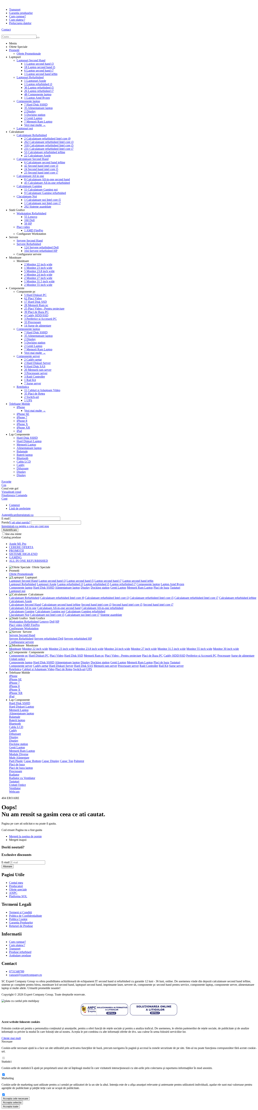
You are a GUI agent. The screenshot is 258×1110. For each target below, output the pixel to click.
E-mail (5, 518)
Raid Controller (34, 376)
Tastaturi (175, 587)
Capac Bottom (32, 761)
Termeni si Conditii (20, 912)
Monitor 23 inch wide (38, 267)
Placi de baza (161, 587)
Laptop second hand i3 (39, 63)
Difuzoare (23, 468)
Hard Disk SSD (35, 301)
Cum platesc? (17, 19)
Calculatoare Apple (37, 155)
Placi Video (33, 298)
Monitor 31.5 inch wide (39, 281)
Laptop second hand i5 (39, 67)
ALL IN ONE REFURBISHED (28, 560)
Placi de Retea (34, 393)
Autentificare (9, 514)
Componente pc (18, 655)
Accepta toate (10, 1106)
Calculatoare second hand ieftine (44, 162)
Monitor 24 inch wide (38, 274)
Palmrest (79, 761)
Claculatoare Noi (27, 196)
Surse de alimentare (37, 325)
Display (30, 111)
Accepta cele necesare (15, 1098)
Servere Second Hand (30, 240)
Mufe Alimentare (19, 757)
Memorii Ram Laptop (38, 121)
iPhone (21, 407)
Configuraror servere (21, 642)
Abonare (7, 866)
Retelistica (23, 386)
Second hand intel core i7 (41, 172)
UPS (28, 400)
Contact (6, 29)
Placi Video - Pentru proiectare (44, 308)
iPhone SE (23, 414)
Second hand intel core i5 (41, 169)
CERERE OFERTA (21, 547)
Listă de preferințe (20, 508)
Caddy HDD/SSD (36, 315)
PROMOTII (16, 550)
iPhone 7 (22, 417)
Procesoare (32, 322)
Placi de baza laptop (21, 767)
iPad (19, 431)
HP (28, 223)
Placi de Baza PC (36, 312)
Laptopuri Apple (35, 80)
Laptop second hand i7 (39, 70)
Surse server (32, 383)
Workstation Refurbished (31, 213)
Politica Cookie (18, 919)
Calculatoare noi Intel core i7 (42, 203)
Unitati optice (17, 659)
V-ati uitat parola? (19, 522)
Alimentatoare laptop (38, 108)
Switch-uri (31, 397)
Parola (5, 522)
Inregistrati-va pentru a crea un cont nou (25, 526)
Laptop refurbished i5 (39, 87)
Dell (29, 220)
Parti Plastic (16, 761)
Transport (14, 9)
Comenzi (14, 505)
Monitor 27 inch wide (38, 278)
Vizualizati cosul (11, 491)
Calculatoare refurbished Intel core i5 (48, 145)
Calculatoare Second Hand (33, 159)
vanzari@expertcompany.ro (25, 974)
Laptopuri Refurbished (30, 77)
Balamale (22, 451)
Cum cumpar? (17, 16)
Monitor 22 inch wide (38, 264)
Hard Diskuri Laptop (29, 441)
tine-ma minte (13, 534)
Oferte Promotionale (29, 53)
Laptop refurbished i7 (39, 91)
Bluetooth (22, 458)
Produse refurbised (20, 952)
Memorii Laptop (26, 444)
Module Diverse (18, 754)
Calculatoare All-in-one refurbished (47, 182)
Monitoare (15, 648)
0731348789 (16, 971)
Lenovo (30, 216)
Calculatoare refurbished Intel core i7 (48, 148)
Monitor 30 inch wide (226, 648)
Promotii (14, 50)
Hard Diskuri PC (35, 295)
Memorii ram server (37, 369)
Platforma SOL (18, 896)
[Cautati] (37, 37)
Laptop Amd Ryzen (37, 97)
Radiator (14, 774)
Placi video (23, 227)
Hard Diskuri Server (37, 363)
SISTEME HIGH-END (23, 554)
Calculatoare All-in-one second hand (47, 179)
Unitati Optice (17, 784)
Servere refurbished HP (40, 250)
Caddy (21, 465)
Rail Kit (30, 380)
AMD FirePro (33, 230)
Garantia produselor (21, 13)
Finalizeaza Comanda (14, 495)
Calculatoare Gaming (29, 186)
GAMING (15, 557)
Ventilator (15, 788)
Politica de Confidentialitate (25, 915)
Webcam (14, 791)
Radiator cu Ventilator (22, 778)
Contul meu (16, 882)
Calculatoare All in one (30, 176)
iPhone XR (23, 427)
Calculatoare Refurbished (32, 135)
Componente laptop (37, 94)
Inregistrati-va (25, 514)
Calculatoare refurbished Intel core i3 (48, 142)
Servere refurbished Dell (41, 247)
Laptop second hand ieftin (40, 74)
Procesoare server (35, 373)
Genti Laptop (33, 118)
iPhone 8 (22, 420)
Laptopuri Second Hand (31, 60)
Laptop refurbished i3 (38, 84)
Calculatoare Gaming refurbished (45, 193)
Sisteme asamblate (37, 206)
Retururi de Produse (21, 926)
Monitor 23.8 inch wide (39, 271)
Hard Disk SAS (34, 366)
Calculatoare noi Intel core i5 (42, 199)
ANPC (13, 892)
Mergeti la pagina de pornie (25, 836)
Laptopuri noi (25, 128)
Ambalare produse (20, 955)
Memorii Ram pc (36, 305)
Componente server (28, 356)
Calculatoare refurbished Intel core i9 (47, 138)
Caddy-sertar (33, 359)
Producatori (16, 886)
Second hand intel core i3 (41, 165)
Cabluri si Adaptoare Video (42, 390)
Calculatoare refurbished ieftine (44, 152)
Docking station (34, 114)
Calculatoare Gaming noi (41, 189)
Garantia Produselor (21, 922)
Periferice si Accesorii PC (40, 318)
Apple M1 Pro (17, 543)
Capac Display (50, 761)
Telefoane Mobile (19, 403)
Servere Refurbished (29, 244)
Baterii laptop (25, 454)
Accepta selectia (12, 1102)
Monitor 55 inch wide (38, 284)
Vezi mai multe (35, 125)
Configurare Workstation (24, 628)
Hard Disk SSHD (36, 104)
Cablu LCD (24, 461)
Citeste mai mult (11, 1038)
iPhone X (22, 424)
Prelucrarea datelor (20, 23)
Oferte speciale (18, 889)
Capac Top (66, 761)
